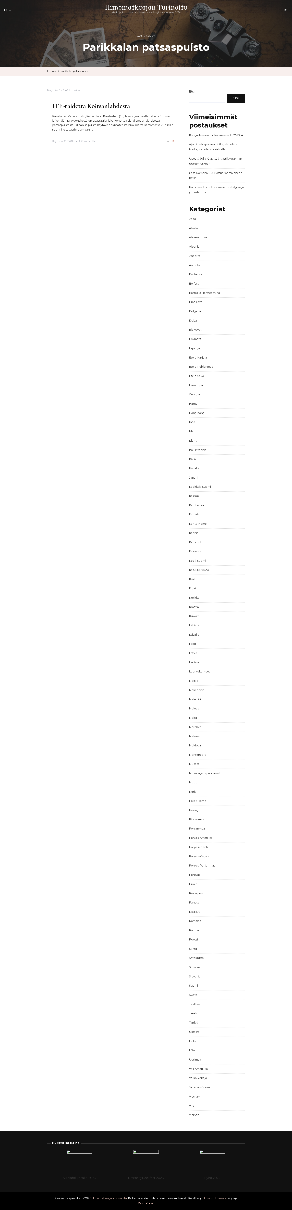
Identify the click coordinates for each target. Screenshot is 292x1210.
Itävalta (194, 468)
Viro (191, 1105)
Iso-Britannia (197, 450)
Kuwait (194, 616)
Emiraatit (195, 339)
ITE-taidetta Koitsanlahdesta (91, 106)
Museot (194, 764)
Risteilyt (194, 911)
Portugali (195, 874)
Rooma (194, 930)
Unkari (193, 1041)
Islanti (193, 440)
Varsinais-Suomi (199, 1087)
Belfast (194, 283)
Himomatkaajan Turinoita (146, 7)
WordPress (145, 1203)
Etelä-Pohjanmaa (201, 366)
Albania (194, 246)
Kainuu (194, 496)
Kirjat (192, 588)
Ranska (194, 902)
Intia (192, 422)
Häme (193, 403)
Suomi (193, 985)
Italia (192, 459)
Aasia (192, 219)
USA (192, 1050)
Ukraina (194, 1032)
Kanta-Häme (198, 523)
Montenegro (197, 754)
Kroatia (194, 607)
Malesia (194, 708)
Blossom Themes (214, 1198)
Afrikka (194, 228)
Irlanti (193, 431)
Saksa (193, 948)
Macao (193, 680)
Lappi (193, 643)
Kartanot (195, 542)
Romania (195, 921)
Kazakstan (196, 551)
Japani (193, 477)
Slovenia (195, 976)
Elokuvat (195, 329)
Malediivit (195, 699)
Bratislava (195, 302)
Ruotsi (193, 939)
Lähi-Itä (194, 625)
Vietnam (195, 1096)
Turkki (193, 1022)
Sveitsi (193, 995)
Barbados (195, 274)
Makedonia (196, 690)
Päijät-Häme (197, 801)
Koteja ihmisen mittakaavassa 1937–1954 (216, 135)
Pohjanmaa (197, 828)
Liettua (194, 662)
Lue (168, 141)
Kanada (194, 514)
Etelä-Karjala (198, 357)
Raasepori (196, 893)
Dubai (193, 320)
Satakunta (196, 958)
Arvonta (194, 265)
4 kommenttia (87, 141)
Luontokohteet (199, 671)
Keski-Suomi (197, 560)
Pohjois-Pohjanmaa (202, 865)
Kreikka (194, 597)
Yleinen (194, 1115)
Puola (193, 884)
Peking (194, 810)
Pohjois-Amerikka (201, 837)
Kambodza (196, 505)
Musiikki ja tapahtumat (205, 773)
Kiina (192, 579)
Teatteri (194, 1004)
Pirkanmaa (196, 819)
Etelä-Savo (196, 376)
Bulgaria (195, 311)
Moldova (195, 745)
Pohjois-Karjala (199, 856)
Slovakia (194, 967)
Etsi (192, 91)
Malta (193, 717)
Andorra (194, 256)
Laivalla (194, 634)
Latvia (193, 653)
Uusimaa (195, 1059)
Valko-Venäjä (198, 1078)
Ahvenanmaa (198, 237)
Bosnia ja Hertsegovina (204, 293)
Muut (193, 782)
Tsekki (193, 1013)
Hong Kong (197, 413)
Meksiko (194, 736)
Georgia (194, 394)
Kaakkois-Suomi (200, 486)
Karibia (193, 533)
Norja (193, 791)
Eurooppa (196, 385)
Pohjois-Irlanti (198, 847)
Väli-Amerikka (198, 1069)
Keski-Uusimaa (199, 570)
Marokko (195, 727)
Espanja (194, 348)
